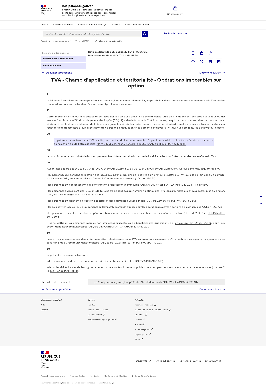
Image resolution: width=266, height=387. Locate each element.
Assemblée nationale (144, 304)
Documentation (95, 314)
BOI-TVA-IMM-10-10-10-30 (90, 194)
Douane (138, 319)
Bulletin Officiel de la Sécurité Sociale (151, 309)
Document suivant (210, 72)
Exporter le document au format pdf (193, 53)
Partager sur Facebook (193, 62)
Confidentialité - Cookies (115, 376)
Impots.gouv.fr (141, 334)
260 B (122, 168)
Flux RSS (91, 304)
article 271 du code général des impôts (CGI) (92, 120)
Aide (43, 304)
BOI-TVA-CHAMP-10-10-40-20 (130, 226)
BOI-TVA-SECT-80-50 (183, 201)
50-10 (159, 261)
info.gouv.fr (141, 360)
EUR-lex (138, 324)
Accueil (44, 24)
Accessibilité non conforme (53, 376)
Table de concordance (98, 309)
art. (111, 242)
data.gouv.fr (211, 360)
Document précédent (58, 72)
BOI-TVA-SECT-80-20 (148, 242)
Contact (44, 309)
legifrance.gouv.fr (188, 360)
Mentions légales (77, 376)
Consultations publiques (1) (92, 24)
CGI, (103, 242)
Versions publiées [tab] (52, 65)
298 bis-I (122, 242)
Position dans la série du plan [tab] (58, 58)
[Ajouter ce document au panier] (202, 53)
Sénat (137, 339)
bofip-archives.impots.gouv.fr (101, 319)
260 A (99, 168)
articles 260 (72, 168)
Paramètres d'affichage (145, 376)
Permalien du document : (57, 282)
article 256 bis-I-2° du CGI (191, 223)
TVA (75, 41)
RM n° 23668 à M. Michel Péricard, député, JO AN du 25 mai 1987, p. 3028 (140, 144)
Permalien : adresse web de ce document (210, 53)
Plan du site (94, 376)
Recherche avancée (175, 33)
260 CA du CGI (154, 168)
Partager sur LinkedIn (210, 62)
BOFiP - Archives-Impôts (137, 24)
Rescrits (115, 24)
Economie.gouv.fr (142, 329)
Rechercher (145, 34)
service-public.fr (163, 360)
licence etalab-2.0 (103, 382)
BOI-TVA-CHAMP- (145, 261)
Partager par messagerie (219, 62)
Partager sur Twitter (202, 62)
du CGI (86, 168)
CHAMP (85, 41)
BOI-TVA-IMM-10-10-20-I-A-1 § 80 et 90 (186, 184)
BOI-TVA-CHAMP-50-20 (64, 271)
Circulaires (139, 314)
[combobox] (92, 34)
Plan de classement (63, 24)
